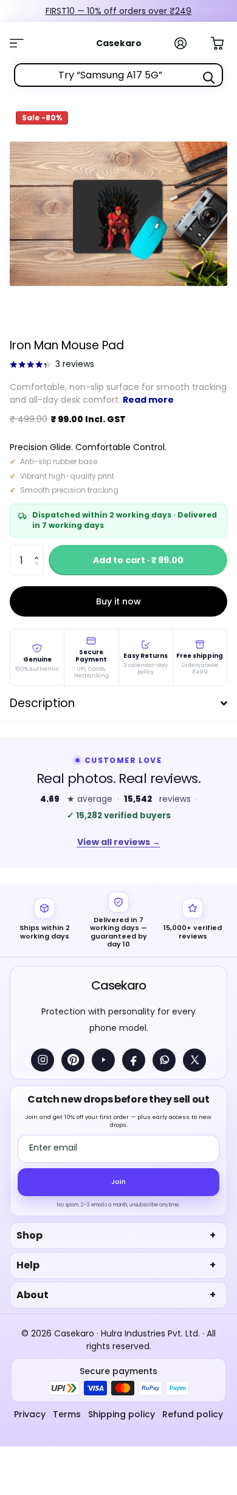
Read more (148, 400)
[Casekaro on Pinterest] (72, 1060)
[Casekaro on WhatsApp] (164, 1060)
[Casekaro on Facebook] (133, 1060)
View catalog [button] (23, 43)
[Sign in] (187, 43)
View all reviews (118, 842)
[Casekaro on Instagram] (42, 1060)
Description (42, 703)
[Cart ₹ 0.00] (223, 42)
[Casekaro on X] (194, 1060)
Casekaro (118, 985)
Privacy (30, 1414)
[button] (39, 549)
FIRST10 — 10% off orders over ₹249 (118, 11)
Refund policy (192, 1414)
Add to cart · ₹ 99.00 (138, 560)
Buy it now (118, 601)
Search (208, 77)
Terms (67, 1414)
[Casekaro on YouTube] (103, 1060)
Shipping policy (121, 1414)
